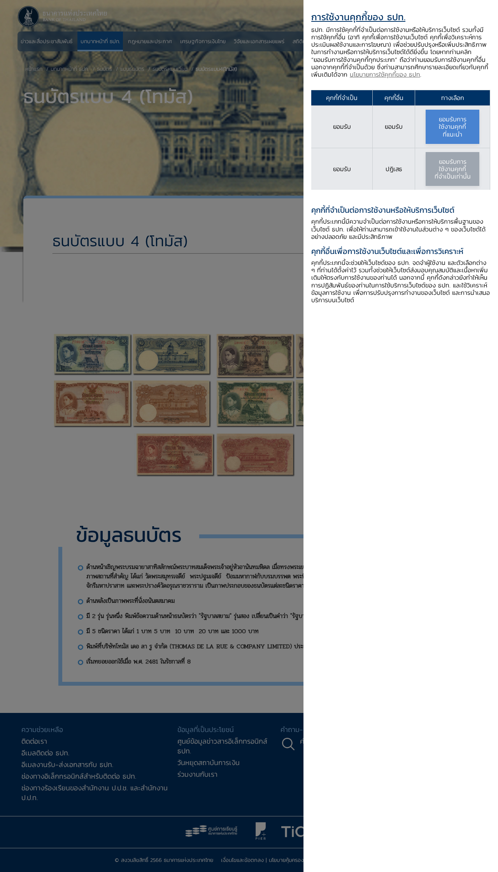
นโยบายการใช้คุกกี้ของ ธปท (385, 74)
